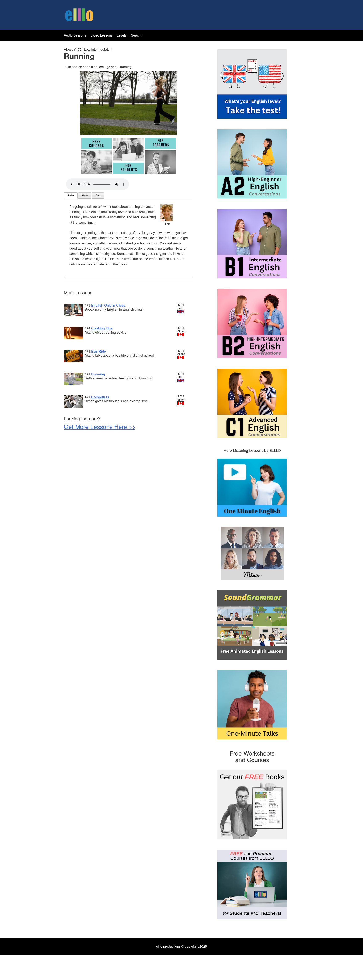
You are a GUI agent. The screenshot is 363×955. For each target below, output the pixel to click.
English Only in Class (108, 305)
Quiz (98, 195)
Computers (100, 397)
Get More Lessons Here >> (99, 426)
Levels (122, 35)
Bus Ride (98, 351)
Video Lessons (101, 35)
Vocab (85, 195)
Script (70, 195)
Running (98, 374)
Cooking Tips (102, 328)
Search (136, 35)
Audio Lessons (75, 35)
